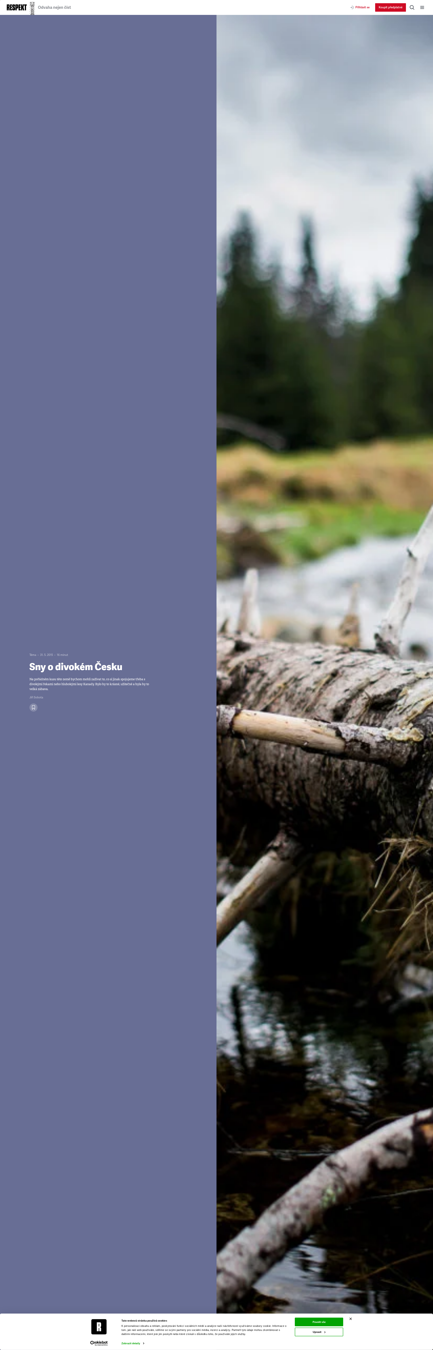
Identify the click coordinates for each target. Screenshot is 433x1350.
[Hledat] (412, 7)
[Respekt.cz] (17, 7)
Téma (32, 655)
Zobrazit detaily (130, 1343)
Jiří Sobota (36, 697)
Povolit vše (319, 1322)
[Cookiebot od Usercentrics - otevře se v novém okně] (99, 1343)
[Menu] (422, 7)
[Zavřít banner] (350, 1319)
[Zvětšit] (324, 682)
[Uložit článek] (33, 707)
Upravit (317, 1331)
